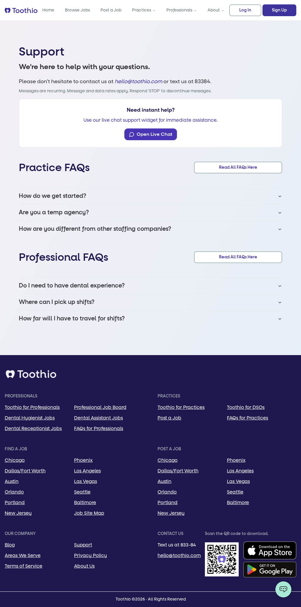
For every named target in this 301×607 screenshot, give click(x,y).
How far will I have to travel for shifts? (72, 319)
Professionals (179, 10)
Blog (10, 545)
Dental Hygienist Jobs (30, 418)
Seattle (82, 492)
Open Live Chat (154, 134)
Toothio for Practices (181, 407)
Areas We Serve (23, 555)
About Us (84, 566)
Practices (141, 10)
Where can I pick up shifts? (56, 302)
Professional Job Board (100, 407)
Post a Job (111, 10)
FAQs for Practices (247, 418)
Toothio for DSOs (246, 407)
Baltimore (85, 502)
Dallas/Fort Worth (25, 471)
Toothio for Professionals (32, 407)
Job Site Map (89, 513)
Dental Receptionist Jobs (33, 428)
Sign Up (279, 10)
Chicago (15, 460)
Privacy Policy (90, 555)
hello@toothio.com (138, 81)
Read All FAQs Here (238, 167)
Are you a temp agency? (54, 212)
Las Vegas (85, 481)
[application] (283, 589)
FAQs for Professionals (98, 428)
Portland (15, 502)
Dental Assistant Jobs (98, 418)
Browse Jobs (77, 10)
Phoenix (83, 460)
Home (48, 10)
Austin (12, 481)
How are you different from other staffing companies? (95, 229)
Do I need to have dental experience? (72, 286)
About (214, 10)
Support (83, 545)
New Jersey (18, 513)
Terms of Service (23, 566)
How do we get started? (52, 196)
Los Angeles (87, 471)
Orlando (14, 492)
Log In (245, 10)
